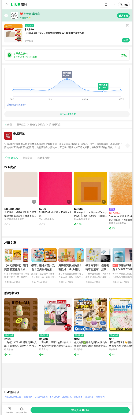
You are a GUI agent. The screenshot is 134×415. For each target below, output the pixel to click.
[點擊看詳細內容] (21, 188)
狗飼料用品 (55, 124)
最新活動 (28, 396)
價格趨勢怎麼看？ (18, 104)
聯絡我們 (100, 396)
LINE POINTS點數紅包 (61, 396)
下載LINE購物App (12, 396)
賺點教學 (78, 396)
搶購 (126, 40)
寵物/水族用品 (37, 124)
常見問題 (89, 396)
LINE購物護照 (41, 396)
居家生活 (21, 124)
